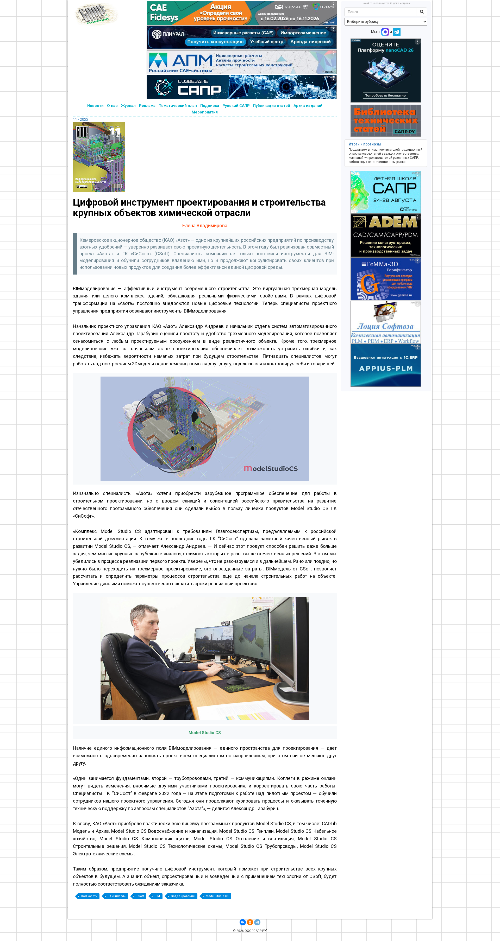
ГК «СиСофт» (117, 896)
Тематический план (178, 105)
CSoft (140, 896)
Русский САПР (236, 105)
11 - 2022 (80, 119)
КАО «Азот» (89, 896)
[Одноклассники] (250, 922)
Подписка (209, 105)
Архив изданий (307, 105)
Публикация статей (271, 105)
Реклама (147, 105)
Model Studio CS (217, 896)
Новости (95, 105)
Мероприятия (205, 112)
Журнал (128, 105)
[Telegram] (257, 922)
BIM (157, 896)
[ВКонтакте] (243, 922)
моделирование (183, 896)
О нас (112, 105)
